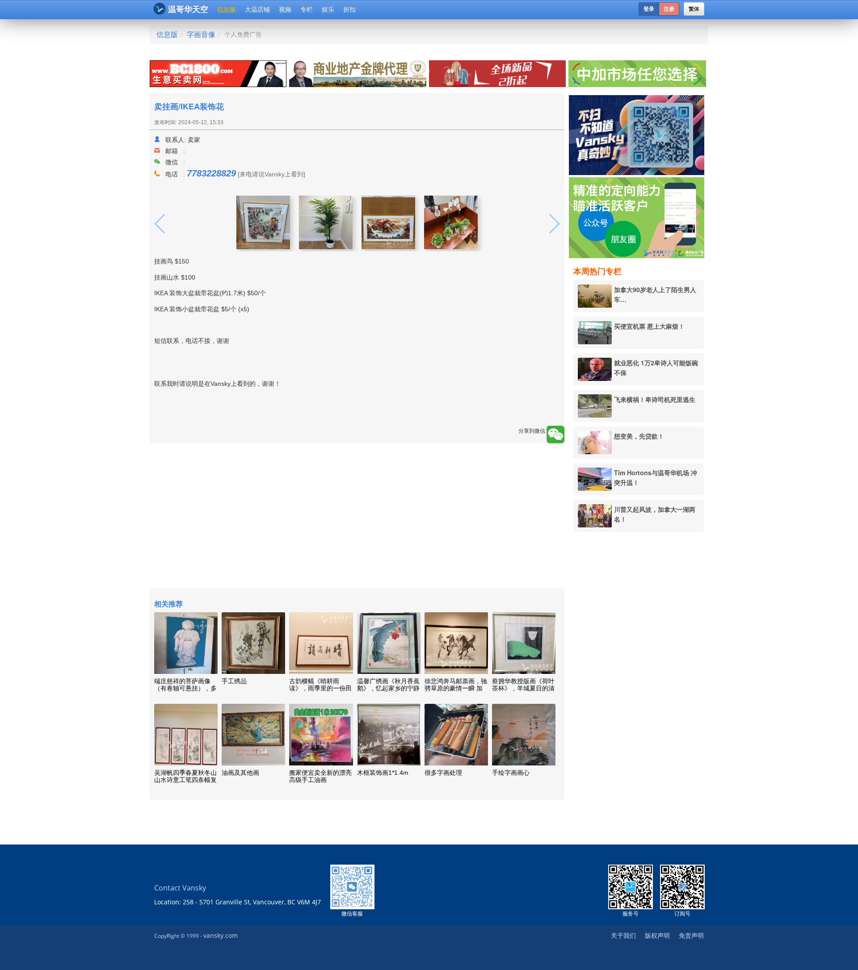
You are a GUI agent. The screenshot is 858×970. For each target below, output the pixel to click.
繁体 (694, 9)
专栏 (306, 9)
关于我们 (623, 935)
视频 (285, 9)
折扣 (349, 9)
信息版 (226, 9)
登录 (649, 9)
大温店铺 (257, 9)
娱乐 (328, 9)
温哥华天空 (188, 9)
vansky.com (220, 935)
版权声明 (657, 935)
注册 (669, 9)
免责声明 (691, 935)
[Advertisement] (638, 674)
